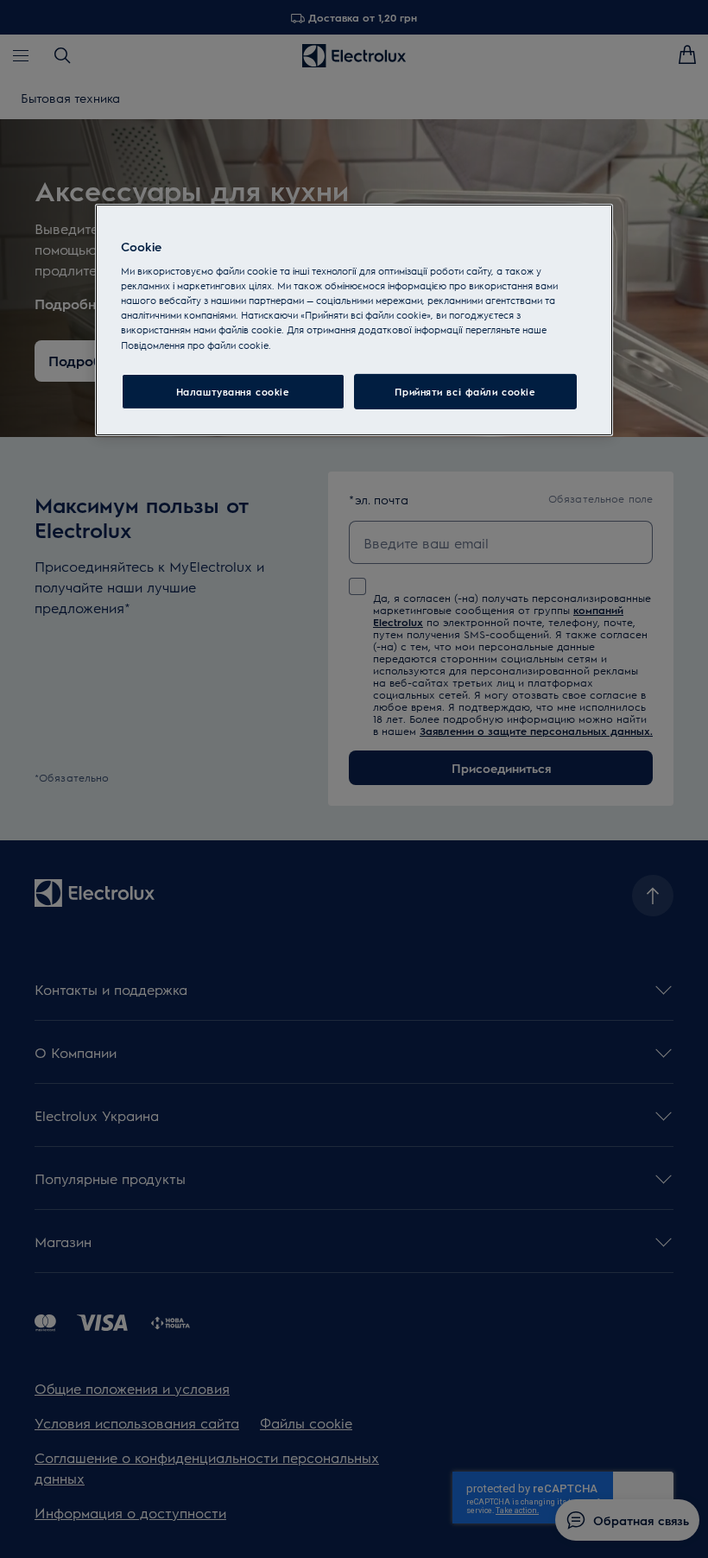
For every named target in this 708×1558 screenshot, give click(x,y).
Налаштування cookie (233, 390)
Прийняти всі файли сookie (465, 390)
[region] (354, 320)
